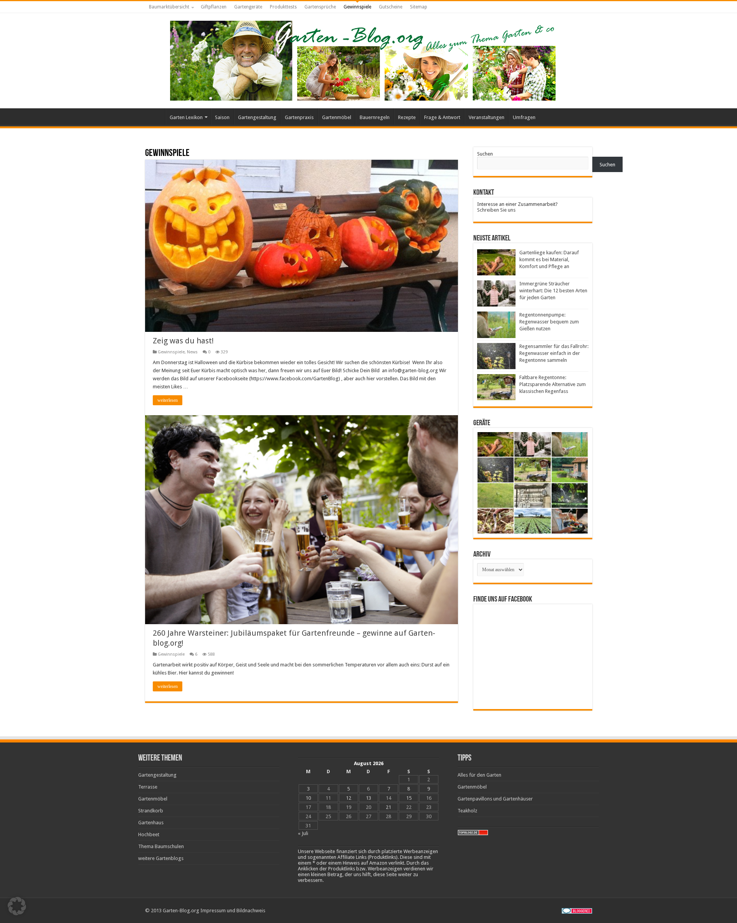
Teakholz (467, 811)
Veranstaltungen (486, 117)
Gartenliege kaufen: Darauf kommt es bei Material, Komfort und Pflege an (549, 259)
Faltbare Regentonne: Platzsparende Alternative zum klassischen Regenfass (552, 384)
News (192, 352)
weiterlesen (167, 400)
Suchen (485, 154)
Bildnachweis (250, 910)
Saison (222, 117)
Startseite (155, 116)
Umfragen (524, 117)
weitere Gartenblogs (160, 858)
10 (308, 798)
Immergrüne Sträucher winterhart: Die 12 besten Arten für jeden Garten (553, 290)
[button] (17, 906)
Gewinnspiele (357, 7)
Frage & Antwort (442, 117)
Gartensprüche (320, 7)
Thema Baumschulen (161, 846)
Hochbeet (148, 834)
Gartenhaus (151, 822)
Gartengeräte (248, 7)
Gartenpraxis (299, 117)
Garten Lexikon (186, 117)
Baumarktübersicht (169, 7)
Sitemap (418, 7)
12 (348, 798)
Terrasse (147, 787)
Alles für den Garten (479, 775)
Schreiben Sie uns (496, 210)
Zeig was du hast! (183, 340)
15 (408, 798)
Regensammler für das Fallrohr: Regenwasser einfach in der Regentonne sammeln (553, 353)
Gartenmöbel (336, 117)
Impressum (213, 910)
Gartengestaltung (257, 117)
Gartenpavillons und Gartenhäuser (495, 799)
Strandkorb (150, 811)
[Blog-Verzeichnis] (577, 910)
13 (368, 798)
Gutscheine (390, 7)
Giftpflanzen (213, 7)
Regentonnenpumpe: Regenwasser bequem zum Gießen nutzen (549, 321)
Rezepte (407, 117)
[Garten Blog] (362, 59)
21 (388, 807)
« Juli (303, 833)
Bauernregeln (375, 117)
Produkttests (283, 7)
